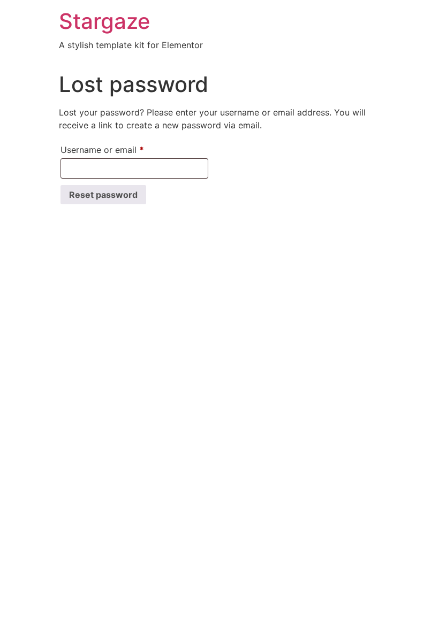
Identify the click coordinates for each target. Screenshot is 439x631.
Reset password (103, 194)
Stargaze (104, 21)
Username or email (119, 149)
